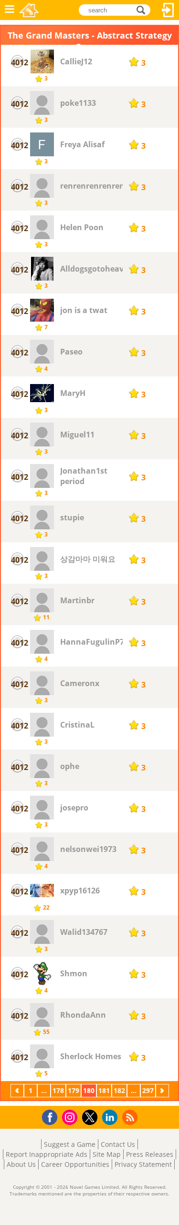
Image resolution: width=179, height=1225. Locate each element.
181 (104, 1090)
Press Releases (149, 1154)
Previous (18, 1090)
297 (148, 1090)
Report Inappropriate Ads (46, 1154)
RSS (131, 1117)
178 (58, 1090)
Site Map (107, 1154)
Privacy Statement (143, 1164)
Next (163, 1090)
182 (119, 1090)
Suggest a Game (69, 1144)
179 (73, 1090)
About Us (21, 1164)
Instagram (71, 1117)
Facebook (52, 1116)
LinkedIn (111, 1118)
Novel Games (29, 10)
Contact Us (118, 1144)
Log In (168, 10)
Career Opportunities (75, 1164)
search (143, 9)
